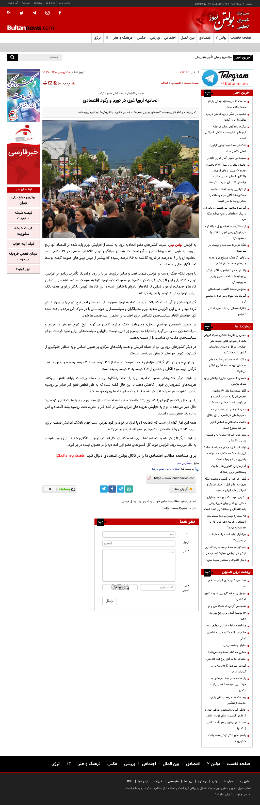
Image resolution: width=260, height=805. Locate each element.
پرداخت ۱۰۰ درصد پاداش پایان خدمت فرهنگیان (228, 700)
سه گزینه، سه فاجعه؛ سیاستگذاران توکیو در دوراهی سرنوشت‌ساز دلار (225, 550)
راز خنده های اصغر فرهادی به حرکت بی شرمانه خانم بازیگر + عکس (228, 684)
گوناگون (164, 83)
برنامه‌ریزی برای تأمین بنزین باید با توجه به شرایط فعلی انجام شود (193, 57)
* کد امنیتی (185, 588)
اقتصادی (176, 83)
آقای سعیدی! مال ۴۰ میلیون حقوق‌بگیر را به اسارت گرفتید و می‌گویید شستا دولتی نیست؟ (228, 397)
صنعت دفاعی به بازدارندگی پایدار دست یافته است (227, 104)
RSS (130, 781)
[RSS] (10, 13)
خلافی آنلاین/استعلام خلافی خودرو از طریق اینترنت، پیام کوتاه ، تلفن (225, 713)
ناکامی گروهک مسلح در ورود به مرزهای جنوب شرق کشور (227, 260)
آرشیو (215, 781)
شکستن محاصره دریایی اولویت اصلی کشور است (227, 148)
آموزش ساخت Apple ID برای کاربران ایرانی (228, 669)
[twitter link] (104, 489)
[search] (12, 57)
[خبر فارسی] (23, 154)
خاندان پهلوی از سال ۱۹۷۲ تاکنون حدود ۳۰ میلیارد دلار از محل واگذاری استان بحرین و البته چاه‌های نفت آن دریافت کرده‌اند (226, 174)
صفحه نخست (241, 38)
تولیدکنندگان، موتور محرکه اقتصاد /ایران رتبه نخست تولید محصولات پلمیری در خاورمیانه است (225, 453)
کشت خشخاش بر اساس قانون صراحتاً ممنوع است (228, 425)
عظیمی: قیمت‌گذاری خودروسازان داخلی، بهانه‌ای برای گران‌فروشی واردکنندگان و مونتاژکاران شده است (225, 503)
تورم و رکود (158, 469)
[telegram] (34, 13)
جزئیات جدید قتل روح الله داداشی (226, 659)
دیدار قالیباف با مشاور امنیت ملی (226, 560)
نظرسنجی (173, 781)
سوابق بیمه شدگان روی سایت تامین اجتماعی (225, 596)
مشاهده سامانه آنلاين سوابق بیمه (226, 625)
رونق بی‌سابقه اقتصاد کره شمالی (227, 289)
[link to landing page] (227, 20)
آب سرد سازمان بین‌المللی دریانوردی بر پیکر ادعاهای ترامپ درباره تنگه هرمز (224, 214)
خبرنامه (26, 3)
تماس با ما (65, 3)
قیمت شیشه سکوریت (23, 215)
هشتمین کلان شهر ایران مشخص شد (226, 583)
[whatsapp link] (129, 489)
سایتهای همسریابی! (234, 645)
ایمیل (186, 542)
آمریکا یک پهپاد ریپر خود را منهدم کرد (226, 299)
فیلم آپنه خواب (23, 244)
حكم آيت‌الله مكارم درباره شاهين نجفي (226, 635)
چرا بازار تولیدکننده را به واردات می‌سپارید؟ (227, 537)
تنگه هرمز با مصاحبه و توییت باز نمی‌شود (227, 248)
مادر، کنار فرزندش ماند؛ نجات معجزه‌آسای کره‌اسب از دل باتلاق (226, 412)
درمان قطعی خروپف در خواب (23, 256)
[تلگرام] (227, 78)
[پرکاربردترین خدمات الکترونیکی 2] (23, 95)
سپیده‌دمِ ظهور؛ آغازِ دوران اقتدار (226, 158)
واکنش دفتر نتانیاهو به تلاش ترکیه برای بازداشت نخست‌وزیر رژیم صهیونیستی (226, 276)
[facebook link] (112, 489)
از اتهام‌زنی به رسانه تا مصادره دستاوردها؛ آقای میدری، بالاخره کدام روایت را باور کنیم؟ (227, 195)
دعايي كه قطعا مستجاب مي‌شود (227, 652)
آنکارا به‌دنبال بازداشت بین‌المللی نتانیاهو (227, 311)
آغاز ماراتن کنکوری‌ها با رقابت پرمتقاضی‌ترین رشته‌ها (228, 469)
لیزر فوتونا (23, 269)
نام (187, 533)
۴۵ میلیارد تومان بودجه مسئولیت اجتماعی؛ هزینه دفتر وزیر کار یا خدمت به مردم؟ (226, 522)
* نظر (186, 551)
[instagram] (47, 13)
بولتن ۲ (221, 38)
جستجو (202, 781)
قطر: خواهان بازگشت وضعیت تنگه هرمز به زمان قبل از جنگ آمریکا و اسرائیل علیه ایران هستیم (225, 485)
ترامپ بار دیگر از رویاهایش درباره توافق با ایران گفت (226, 117)
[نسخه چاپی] (44, 83)
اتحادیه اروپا (173, 469)
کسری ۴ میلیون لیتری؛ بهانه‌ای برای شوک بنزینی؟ (225, 381)
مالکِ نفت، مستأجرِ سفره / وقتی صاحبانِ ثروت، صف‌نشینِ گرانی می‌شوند (227, 365)
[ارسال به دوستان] (50, 83)
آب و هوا (13, 3)
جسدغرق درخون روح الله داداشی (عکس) (226, 725)
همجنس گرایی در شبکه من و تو (227, 606)
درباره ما (50, 3)
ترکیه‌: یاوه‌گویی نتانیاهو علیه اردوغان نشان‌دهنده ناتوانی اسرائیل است (225, 132)
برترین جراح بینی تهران (23, 200)
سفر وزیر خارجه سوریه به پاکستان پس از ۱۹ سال (226, 438)
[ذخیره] (55, 83)
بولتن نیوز (176, 245)
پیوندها (38, 3)
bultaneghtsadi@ (70, 456)
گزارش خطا (181, 489)
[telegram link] (120, 489)
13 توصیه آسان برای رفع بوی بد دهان (227, 616)
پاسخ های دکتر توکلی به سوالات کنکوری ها (227, 738)
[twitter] (21, 13)
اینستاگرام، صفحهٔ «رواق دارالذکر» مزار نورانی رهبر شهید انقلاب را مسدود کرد (225, 232)
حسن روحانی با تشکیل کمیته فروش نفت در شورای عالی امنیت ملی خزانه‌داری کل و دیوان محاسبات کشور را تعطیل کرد (225, 344)
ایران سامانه (224, 794)
